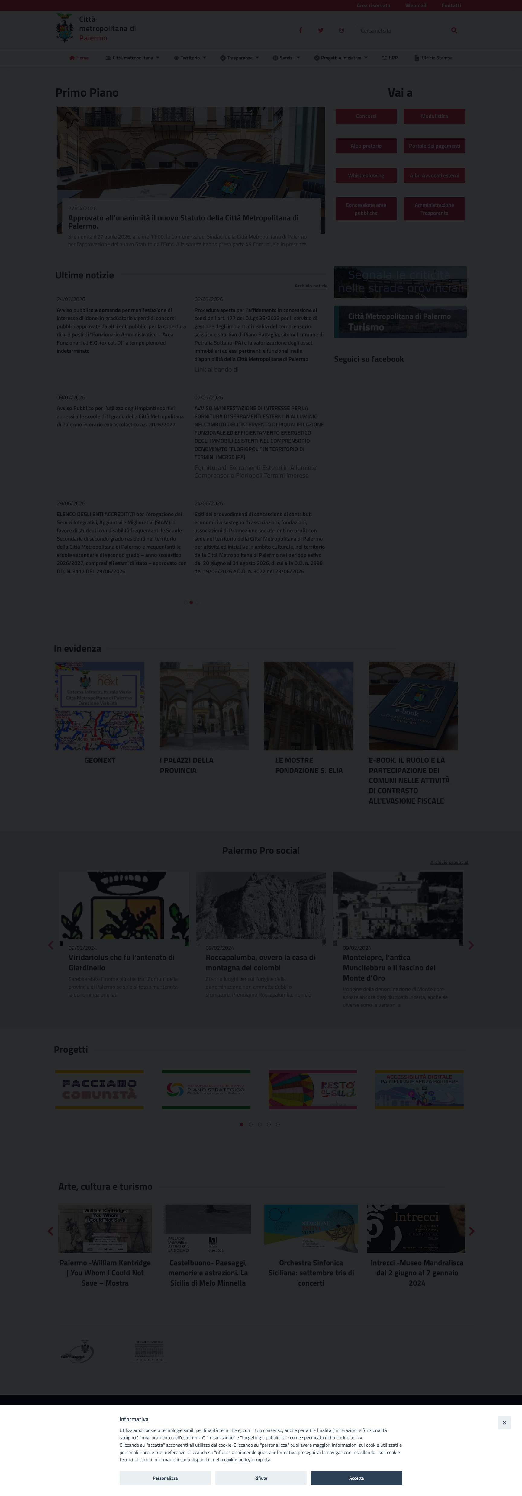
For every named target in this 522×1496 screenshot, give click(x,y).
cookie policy (237, 1459)
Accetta (356, 1478)
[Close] (504, 1422)
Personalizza (165, 1478)
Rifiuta (260, 1478)
